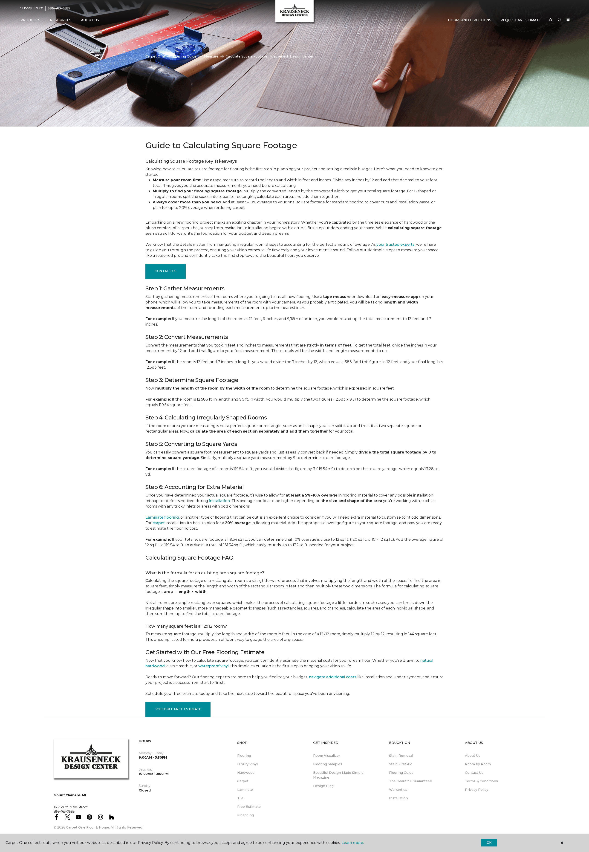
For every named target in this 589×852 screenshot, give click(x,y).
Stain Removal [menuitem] (401, 756)
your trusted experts (395, 244)
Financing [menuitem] (245, 815)
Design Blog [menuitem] (323, 786)
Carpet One (155, 56)
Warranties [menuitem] (398, 790)
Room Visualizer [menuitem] (326, 756)
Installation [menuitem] (398, 798)
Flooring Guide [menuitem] (401, 773)
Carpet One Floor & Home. (88, 827)
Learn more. (352, 842)
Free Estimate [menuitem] (249, 807)
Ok (489, 842)
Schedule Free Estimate (178, 709)
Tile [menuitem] (240, 798)
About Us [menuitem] (472, 756)
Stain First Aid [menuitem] (400, 764)
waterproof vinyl (213, 666)
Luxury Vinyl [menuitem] (247, 764)
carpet (159, 523)
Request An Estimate (520, 20)
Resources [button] (60, 20)
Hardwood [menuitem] (245, 773)
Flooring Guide (184, 56)
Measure (211, 56)
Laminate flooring (162, 517)
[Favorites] (559, 20)
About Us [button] (90, 20)
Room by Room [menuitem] (478, 764)
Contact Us (165, 271)
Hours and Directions (469, 20)
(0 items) (568, 20)
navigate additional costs (332, 677)
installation (219, 501)
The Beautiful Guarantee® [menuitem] (411, 781)
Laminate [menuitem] (245, 790)
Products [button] (30, 20)
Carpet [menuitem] (242, 781)
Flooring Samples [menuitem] (327, 764)
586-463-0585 (59, 8)
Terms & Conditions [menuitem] (481, 781)
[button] (550, 20)
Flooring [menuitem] (244, 756)
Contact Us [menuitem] (474, 773)
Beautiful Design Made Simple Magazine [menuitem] (338, 775)
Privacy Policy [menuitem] (476, 790)
